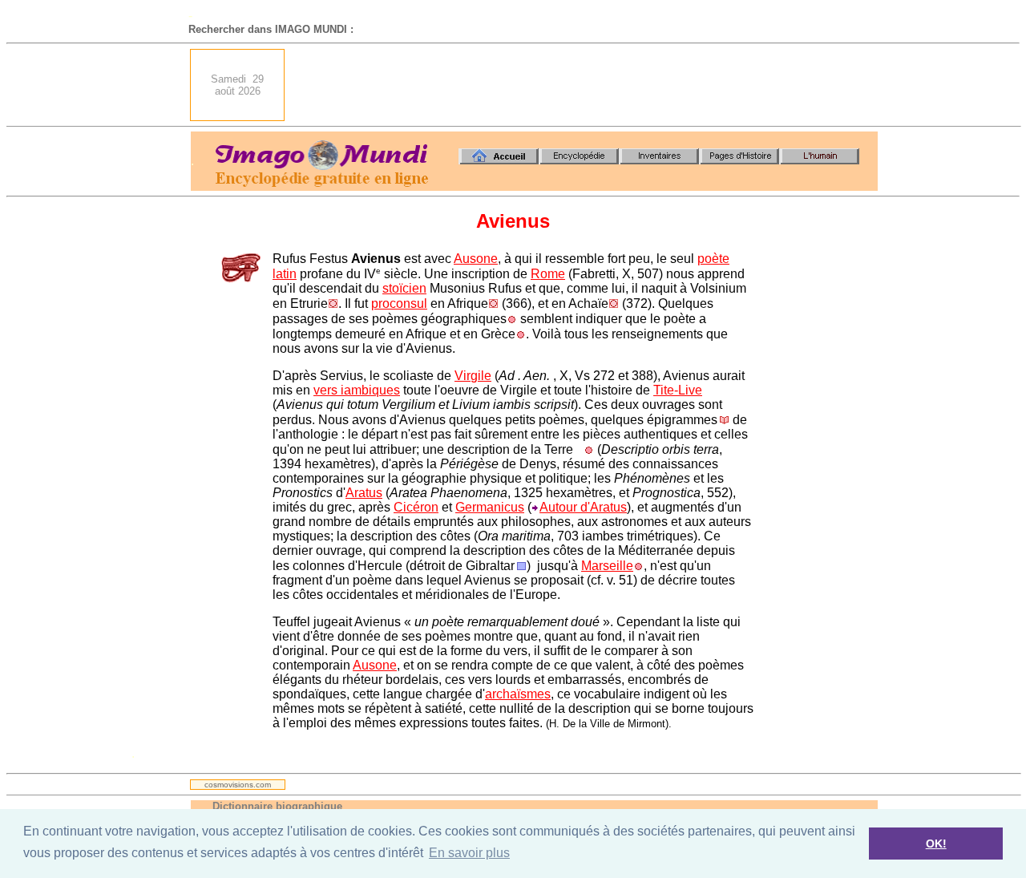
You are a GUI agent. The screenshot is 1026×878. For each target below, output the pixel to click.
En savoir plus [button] (469, 853)
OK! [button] (936, 843)
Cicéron (416, 507)
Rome (548, 274)
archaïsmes (518, 694)
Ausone (476, 258)
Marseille (607, 566)
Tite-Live (677, 390)
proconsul (399, 303)
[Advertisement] (586, 85)
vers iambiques (356, 390)
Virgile (472, 375)
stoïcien (404, 288)
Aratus (363, 493)
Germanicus (489, 507)
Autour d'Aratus (583, 507)
